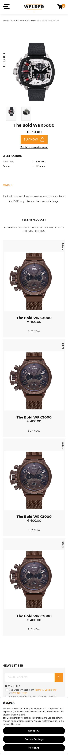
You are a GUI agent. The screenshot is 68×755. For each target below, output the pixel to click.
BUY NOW (31, 140)
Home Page (9, 20)
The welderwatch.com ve (33, 691)
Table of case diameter (34, 147)
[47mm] (34, 313)
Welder (34, 7)
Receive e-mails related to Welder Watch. (33, 696)
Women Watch (26, 20)
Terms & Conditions (46, 689)
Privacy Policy (20, 692)
